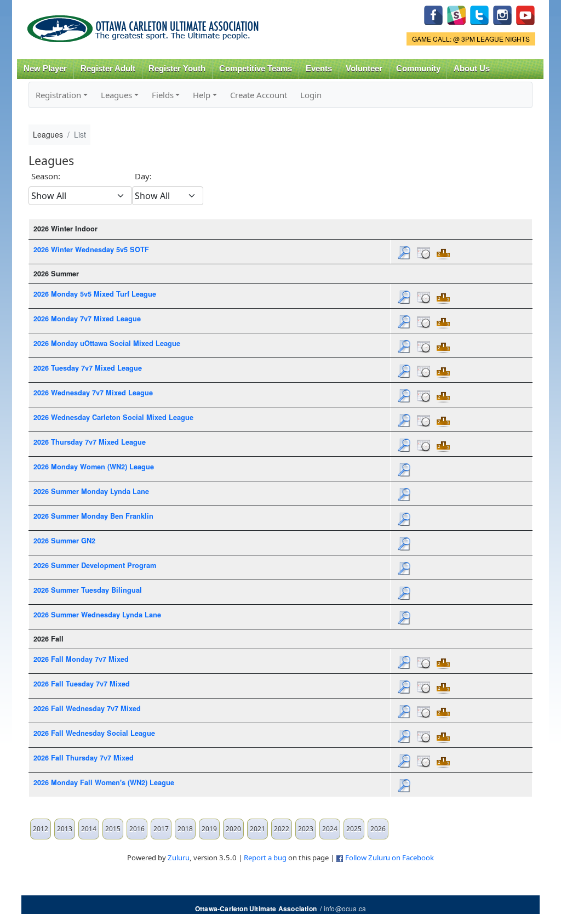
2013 (64, 828)
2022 (281, 828)
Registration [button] (58, 94)
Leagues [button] (116, 94)
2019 (209, 828)
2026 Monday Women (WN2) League (93, 467)
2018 (185, 828)
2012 (40, 828)
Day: (143, 176)
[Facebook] (433, 14)
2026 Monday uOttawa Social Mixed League (106, 343)
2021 (257, 828)
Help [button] (201, 94)
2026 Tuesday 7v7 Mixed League (87, 368)
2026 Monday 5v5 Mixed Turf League (94, 294)
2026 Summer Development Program (94, 565)
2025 (354, 828)
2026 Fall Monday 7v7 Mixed (81, 659)
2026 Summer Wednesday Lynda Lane (97, 615)
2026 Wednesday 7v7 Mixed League (93, 393)
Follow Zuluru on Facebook (389, 857)
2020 (233, 828)
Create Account (258, 94)
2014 (88, 828)
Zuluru (179, 857)
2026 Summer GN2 (64, 541)
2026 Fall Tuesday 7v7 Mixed (81, 684)
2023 (305, 828)
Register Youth (176, 68)
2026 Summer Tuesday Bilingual (87, 590)
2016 (137, 828)
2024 (329, 828)
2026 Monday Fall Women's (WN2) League (103, 782)
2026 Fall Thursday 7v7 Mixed (83, 758)
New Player (45, 68)
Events (319, 68)
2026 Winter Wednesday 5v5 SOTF (91, 249)
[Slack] (456, 14)
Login (311, 94)
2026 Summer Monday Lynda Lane (91, 491)
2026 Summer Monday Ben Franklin (93, 516)
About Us (472, 68)
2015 (113, 828)
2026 (378, 828)
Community (418, 68)
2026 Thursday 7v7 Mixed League (89, 442)
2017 (161, 828)
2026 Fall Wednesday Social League (94, 733)
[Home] (145, 25)
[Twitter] (479, 14)
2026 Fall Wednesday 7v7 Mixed (87, 708)
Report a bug (265, 857)
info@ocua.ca (345, 908)
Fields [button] (163, 94)
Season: (45, 176)
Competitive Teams (255, 68)
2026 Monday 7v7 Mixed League (87, 318)
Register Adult (108, 68)
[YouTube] (525, 14)
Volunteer (364, 68)
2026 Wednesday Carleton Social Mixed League (113, 417)
